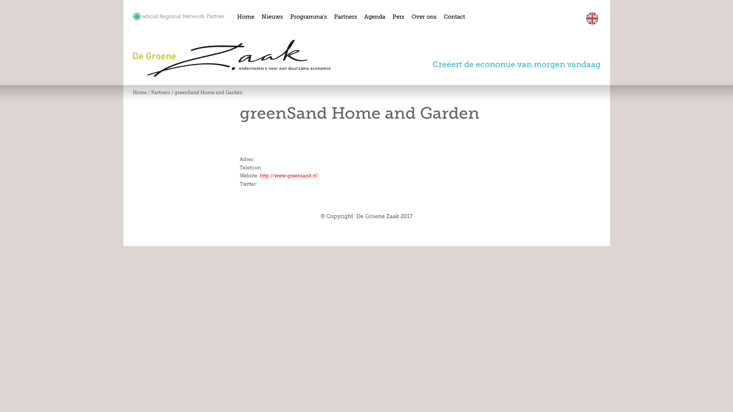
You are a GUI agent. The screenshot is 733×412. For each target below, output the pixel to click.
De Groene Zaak (232, 58)
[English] (592, 24)
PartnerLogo (178, 17)
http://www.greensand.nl (288, 176)
